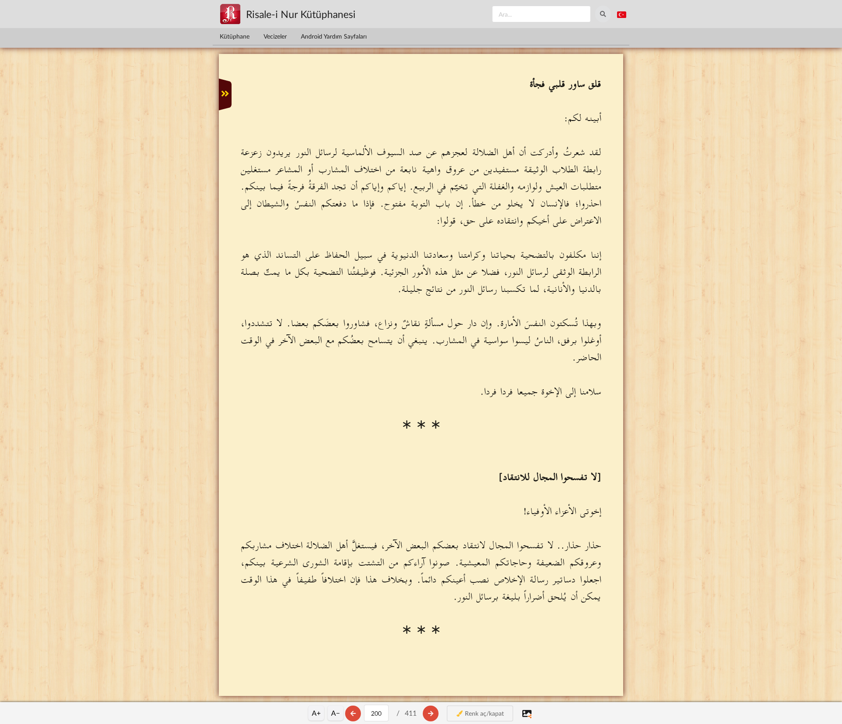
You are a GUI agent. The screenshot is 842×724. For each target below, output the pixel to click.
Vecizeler (275, 36)
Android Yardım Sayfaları (334, 36)
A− (335, 713)
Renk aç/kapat (483, 713)
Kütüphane (235, 36)
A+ (316, 713)
